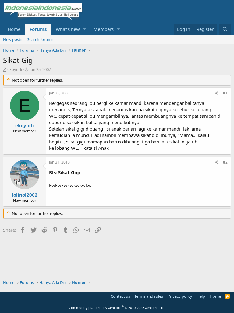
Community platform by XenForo (117, 307)
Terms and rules (148, 296)
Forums (38, 29)
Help (201, 296)
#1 (225, 93)
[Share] (217, 93)
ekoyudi (14, 69)
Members (104, 29)
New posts (12, 39)
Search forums (40, 39)
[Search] (225, 29)
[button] (84, 29)
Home (14, 29)
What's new (68, 29)
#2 (225, 162)
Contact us (120, 296)
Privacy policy (180, 296)
